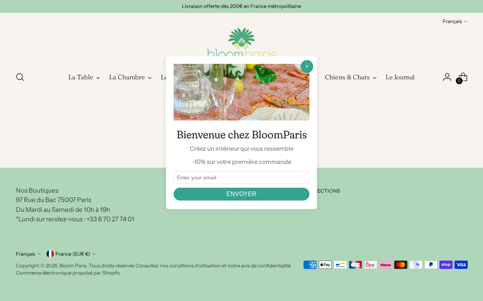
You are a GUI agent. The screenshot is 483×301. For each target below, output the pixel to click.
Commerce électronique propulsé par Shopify (68, 273)
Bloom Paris (72, 265)
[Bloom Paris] (241, 45)
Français (452, 21)
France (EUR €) (72, 254)
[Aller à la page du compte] (447, 77)
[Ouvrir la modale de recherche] (20, 77)
